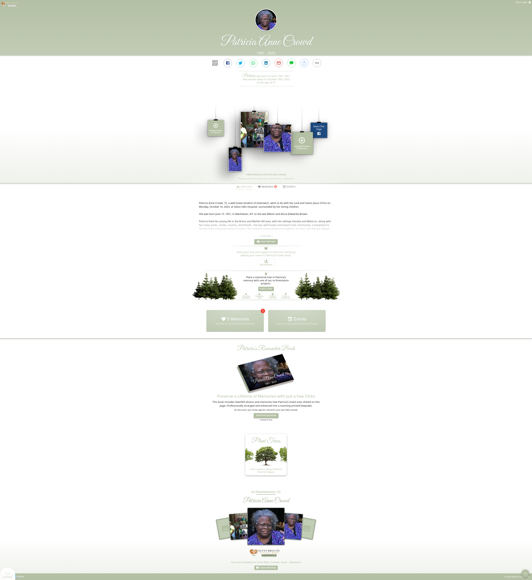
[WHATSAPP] (253, 63)
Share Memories (267, 568)
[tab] (244, 186)
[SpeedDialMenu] (525, 573)
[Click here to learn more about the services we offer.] (266, 553)
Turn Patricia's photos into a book (266, 175)
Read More (266, 236)
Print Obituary (267, 242)
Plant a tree (266, 289)
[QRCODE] (215, 63)
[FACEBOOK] (228, 63)
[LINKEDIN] (266, 63)
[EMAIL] (279, 63)
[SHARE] (304, 63)
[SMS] (291, 63)
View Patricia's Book (266, 415)
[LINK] (317, 63)
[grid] (266, 139)
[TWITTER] (240, 63)
